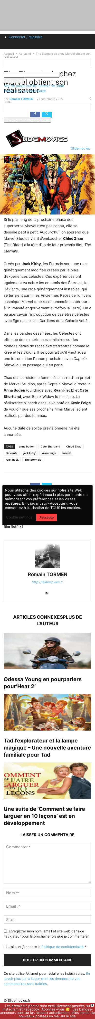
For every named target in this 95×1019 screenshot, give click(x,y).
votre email (12, 114)
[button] (5, 195)
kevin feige (49, 453)
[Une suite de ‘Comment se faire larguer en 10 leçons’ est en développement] (47, 780)
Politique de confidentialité (25, 91)
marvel (66, 453)
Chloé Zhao (73, 446)
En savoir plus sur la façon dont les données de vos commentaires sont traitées (47, 978)
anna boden (27, 446)
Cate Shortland (50, 446)
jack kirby (29, 453)
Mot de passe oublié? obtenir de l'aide (34, 86)
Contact (15, 186)
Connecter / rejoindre (25, 37)
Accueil (14, 157)
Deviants (11, 453)
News (13, 163)
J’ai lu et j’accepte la (47, 947)
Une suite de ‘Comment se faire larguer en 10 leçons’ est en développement (44, 816)
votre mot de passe (74, 75)
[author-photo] (47, 568)
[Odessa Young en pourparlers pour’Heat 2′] (47, 651)
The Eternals (33, 459)
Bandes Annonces (23, 180)
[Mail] (46, 593)
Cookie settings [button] (19, 517)
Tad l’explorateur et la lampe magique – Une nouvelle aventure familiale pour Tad (47, 747)
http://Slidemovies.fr (47, 582)
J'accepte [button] (46, 517)
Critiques (16, 174)
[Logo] (21, 164)
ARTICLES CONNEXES (38, 617)
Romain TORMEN (47, 574)
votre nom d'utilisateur (21, 69)
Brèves (14, 169)
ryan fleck (12, 459)
